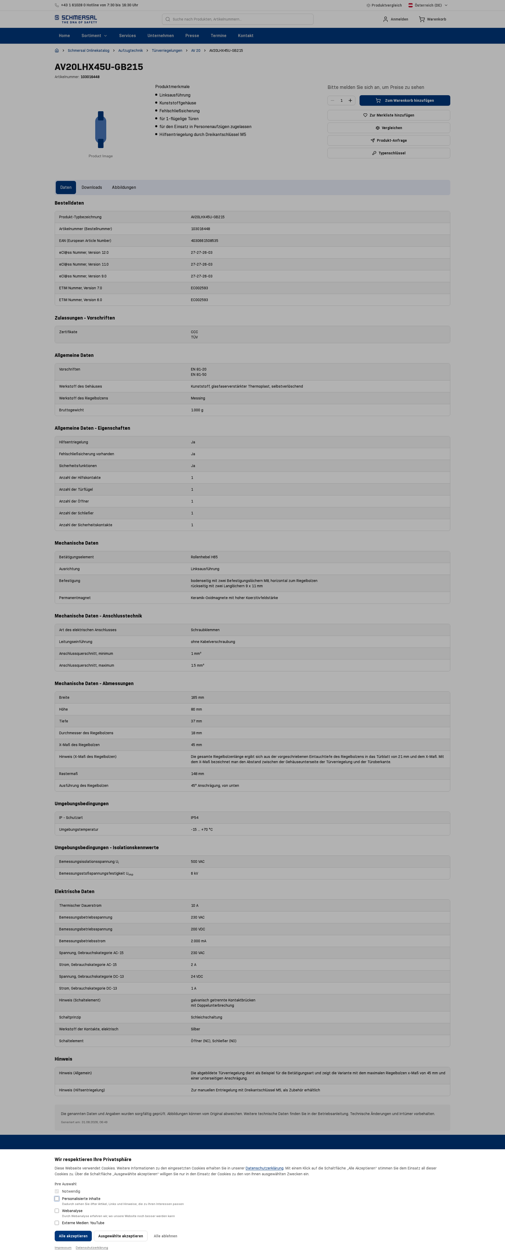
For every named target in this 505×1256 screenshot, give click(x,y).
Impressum (63, 1247)
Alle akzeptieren (73, 1236)
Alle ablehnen (165, 1236)
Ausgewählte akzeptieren (120, 1236)
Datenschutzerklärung (265, 1168)
